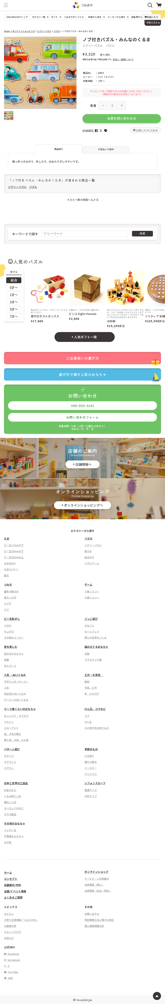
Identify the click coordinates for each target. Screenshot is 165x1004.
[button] (5, 5)
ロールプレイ (92, 631)
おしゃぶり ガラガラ (16, 715)
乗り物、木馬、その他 (16, 740)
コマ (87, 715)
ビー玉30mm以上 (14, 557)
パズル (56, 31)
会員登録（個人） (94, 884)
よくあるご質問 (13, 897)
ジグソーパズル (44, 31)
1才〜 (14, 294)
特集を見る (152, 22)
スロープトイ (11, 728)
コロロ (7, 625)
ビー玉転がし (12, 619)
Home (7, 31)
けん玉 (88, 721)
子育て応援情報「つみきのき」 (21, 919)
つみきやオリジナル (74, 17)
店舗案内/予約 (12, 885)
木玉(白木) (9, 563)
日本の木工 (10, 790)
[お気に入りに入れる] (9, 41)
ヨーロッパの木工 (14, 808)
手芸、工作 (91, 687)
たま (6, 538)
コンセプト (10, 879)
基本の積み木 (11, 591)
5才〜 (14, 309)
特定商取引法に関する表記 (99, 919)
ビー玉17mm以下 (14, 545)
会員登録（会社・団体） (98, 890)
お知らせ (9, 938)
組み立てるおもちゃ (96, 647)
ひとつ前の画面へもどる (84, 199)
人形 (6, 687)
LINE (10, 978)
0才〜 (14, 287)
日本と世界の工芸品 (16, 783)
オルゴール (10, 665)
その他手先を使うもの (97, 728)
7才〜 (14, 316)
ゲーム (88, 584)
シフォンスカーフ (95, 783)
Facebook (13, 954)
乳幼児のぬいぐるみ (15, 693)
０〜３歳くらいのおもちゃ (20, 709)
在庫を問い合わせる (121, 118)
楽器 (6, 659)
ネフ (6, 609)
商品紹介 (58, 149)
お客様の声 (10, 926)
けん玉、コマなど (95, 709)
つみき (8, 584)
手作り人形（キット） (16, 681)
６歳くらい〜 (92, 597)
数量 (93, 105)
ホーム (8, 872)
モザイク (9, 755)
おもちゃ (9, 913)
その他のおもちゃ (14, 823)
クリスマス (91, 774)
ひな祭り (89, 755)
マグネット (10, 762)
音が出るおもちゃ (14, 653)
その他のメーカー (14, 637)
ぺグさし (9, 768)
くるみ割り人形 (12, 796)
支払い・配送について (123, 59)
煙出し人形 (10, 802)
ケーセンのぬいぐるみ (16, 699)
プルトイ (9, 721)
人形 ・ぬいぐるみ (15, 675)
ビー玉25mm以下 (14, 551)
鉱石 (6, 575)
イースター (91, 768)
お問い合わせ (92, 913)
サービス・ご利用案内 (97, 878)
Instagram (13, 960)
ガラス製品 (10, 814)
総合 (14, 280)
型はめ (88, 551)
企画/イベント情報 (15, 891)
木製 (87, 653)
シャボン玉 (10, 830)
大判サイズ (91, 796)
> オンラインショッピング (22, 31)
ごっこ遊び (91, 619)
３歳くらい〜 (92, 591)
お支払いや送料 (106, 149)
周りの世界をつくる (95, 637)
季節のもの (91, 749)
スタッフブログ (12, 932)
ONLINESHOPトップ (17, 17)
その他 (7, 842)
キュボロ (9, 631)
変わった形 (10, 597)
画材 (87, 681)
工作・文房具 (94, 675)
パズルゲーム (92, 563)
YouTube (12, 972)
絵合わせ (89, 557)
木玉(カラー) (11, 569)
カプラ (7, 603)
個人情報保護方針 (94, 926)
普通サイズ (91, 790)
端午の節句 (91, 762)
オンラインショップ (96, 872)
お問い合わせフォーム (82, 417)
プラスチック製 (93, 659)
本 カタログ (92, 693)
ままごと (89, 625)
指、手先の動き (12, 734)
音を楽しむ (10, 647)
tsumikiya (84, 1000)
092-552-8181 (82, 405)
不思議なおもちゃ (14, 836)
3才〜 (14, 301)
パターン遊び (12, 749)
